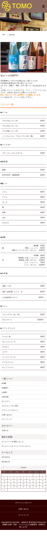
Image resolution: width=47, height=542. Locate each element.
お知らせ (5, 430)
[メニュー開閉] (43, 6)
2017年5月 (6, 457)
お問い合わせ (7, 415)
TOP (3, 35)
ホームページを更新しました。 (13, 442)
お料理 (4, 392)
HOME (4, 383)
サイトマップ (7, 419)
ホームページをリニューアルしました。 (17, 446)
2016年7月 (6, 462)
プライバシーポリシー (10, 410)
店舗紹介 (5, 388)
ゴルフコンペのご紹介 (10, 406)
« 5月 (3, 467)
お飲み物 (5, 397)
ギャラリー (6, 401)
